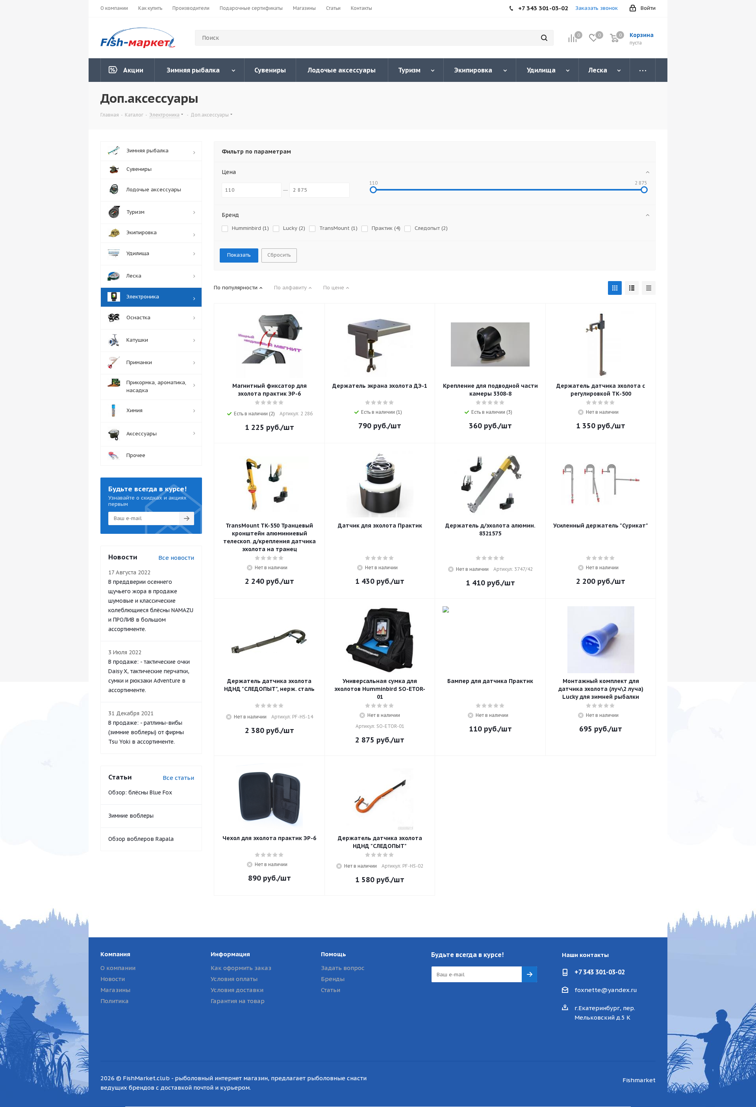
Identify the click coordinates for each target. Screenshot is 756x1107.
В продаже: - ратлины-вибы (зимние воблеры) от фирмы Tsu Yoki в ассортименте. (146, 732)
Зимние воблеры (131, 815)
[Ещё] (643, 70)
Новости (112, 979)
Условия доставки (237, 990)
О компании (117, 968)
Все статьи (178, 777)
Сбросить (279, 255)
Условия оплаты (234, 979)
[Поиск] (544, 38)
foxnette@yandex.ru (605, 990)
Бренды (333, 979)
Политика (114, 1001)
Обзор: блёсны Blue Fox (140, 792)
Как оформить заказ (241, 968)
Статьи (330, 990)
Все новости (176, 557)
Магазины (115, 990)
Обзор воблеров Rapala (141, 838)
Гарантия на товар (238, 1001)
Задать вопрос (343, 968)
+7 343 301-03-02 (599, 972)
